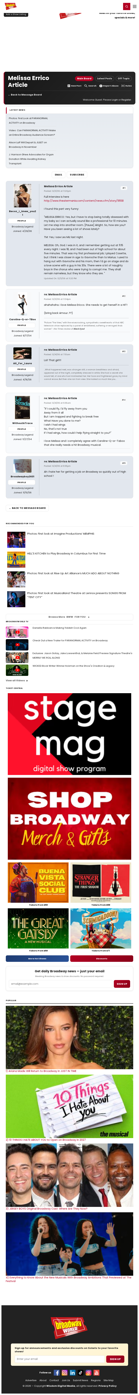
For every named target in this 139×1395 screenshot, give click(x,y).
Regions (96, 1380)
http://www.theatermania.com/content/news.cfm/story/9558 (84, 201)
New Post (76, 86)
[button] (126, 6)
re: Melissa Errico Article (60, 294)
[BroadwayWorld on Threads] (88, 1372)
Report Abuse (111, 86)
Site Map (109, 1380)
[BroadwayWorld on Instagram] (64, 1372)
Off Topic (124, 78)
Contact (54, 1380)
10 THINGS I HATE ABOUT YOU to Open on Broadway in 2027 (46, 1140)
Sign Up (115, 1359)
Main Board (84, 78)
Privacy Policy (107, 1386)
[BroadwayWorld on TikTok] (80, 1372)
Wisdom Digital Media (60, 1386)
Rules (128, 86)
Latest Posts (104, 78)
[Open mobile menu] (134, 6)
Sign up (122, 984)
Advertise (31, 1380)
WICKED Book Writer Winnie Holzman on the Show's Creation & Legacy (73, 666)
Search (92, 86)
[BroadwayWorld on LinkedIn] (72, 1372)
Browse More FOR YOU (67, 617)
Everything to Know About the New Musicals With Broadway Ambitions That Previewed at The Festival (68, 1279)
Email (58, 174)
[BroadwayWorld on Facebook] (56, 1372)
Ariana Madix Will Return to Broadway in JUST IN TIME (41, 1071)
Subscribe (77, 174)
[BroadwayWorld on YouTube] (96, 1372)
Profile (21, 220)
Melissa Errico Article (58, 186)
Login (117, 6)
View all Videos (15, 680)
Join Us (66, 1380)
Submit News (80, 1380)
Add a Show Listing (16, 14)
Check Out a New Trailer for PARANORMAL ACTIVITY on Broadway (70, 640)
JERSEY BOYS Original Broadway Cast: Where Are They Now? (46, 1208)
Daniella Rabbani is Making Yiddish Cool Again (60, 628)
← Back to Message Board (25, 94)
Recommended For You (20, 523)
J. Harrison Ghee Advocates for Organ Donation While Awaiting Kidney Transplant (31, 159)
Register (107, 6)
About (43, 1380)
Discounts (101, 958)
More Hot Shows (37, 958)
